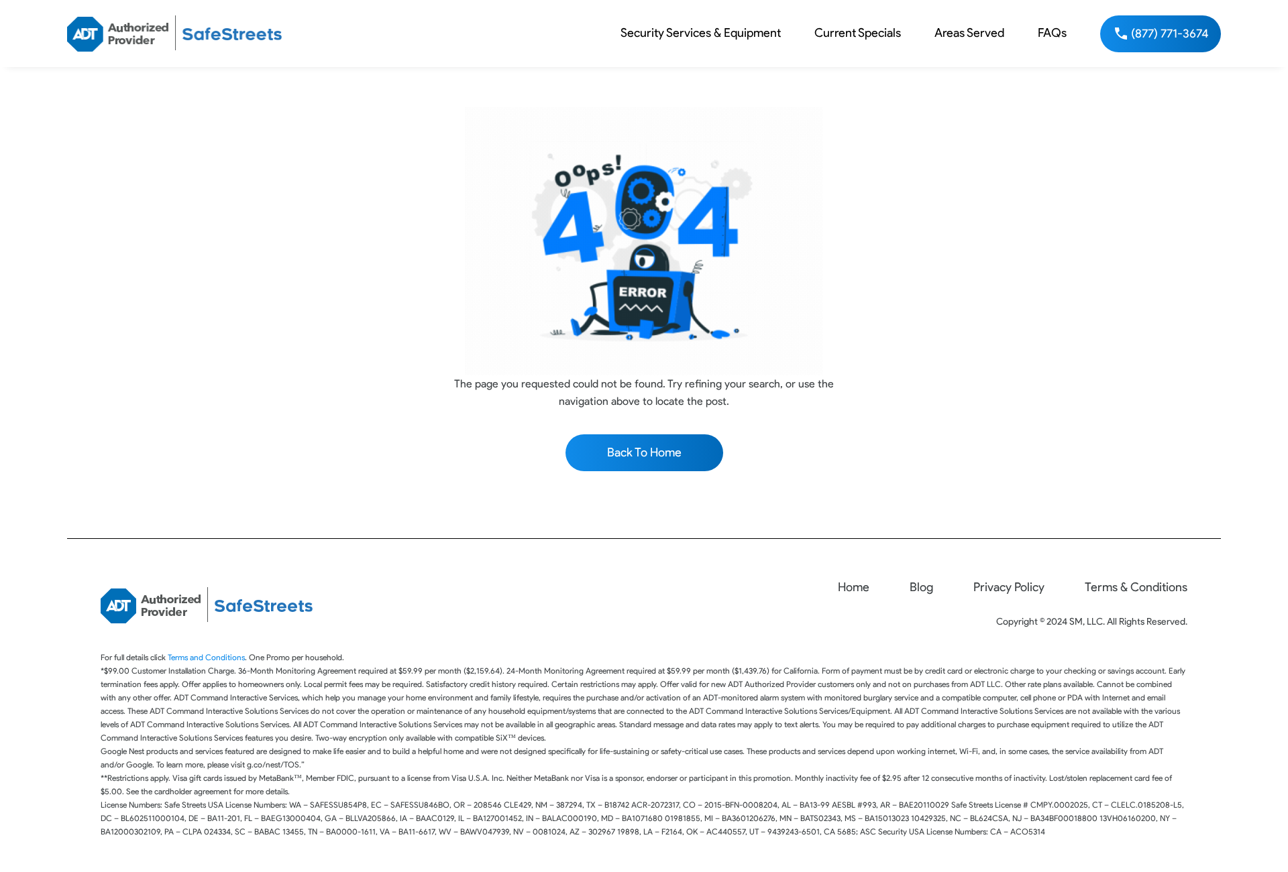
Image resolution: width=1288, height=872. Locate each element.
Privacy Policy (1008, 587)
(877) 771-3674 (1170, 33)
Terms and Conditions (206, 657)
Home (853, 587)
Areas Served (969, 32)
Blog (921, 587)
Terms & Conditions (1136, 587)
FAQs (1052, 32)
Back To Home (644, 452)
